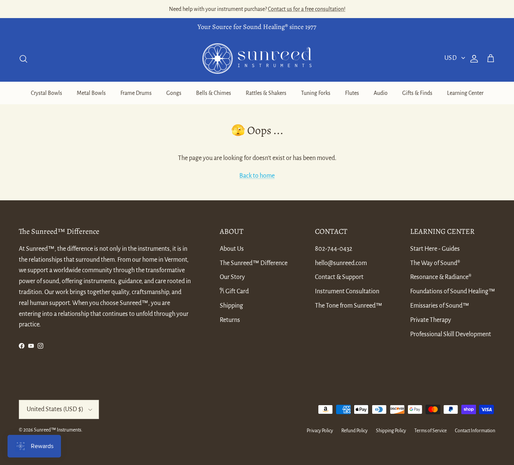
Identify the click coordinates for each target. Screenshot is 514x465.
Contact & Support (339, 277)
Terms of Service (430, 430)
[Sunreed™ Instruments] (257, 58)
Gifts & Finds (417, 93)
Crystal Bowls (46, 93)
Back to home (257, 175)
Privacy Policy (320, 430)
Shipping (231, 305)
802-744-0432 (333, 248)
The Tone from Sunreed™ (348, 305)
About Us (232, 248)
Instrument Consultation (347, 291)
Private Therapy (430, 320)
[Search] (23, 58)
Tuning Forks (315, 93)
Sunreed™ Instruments (57, 430)
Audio (381, 93)
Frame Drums (136, 93)
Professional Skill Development (450, 334)
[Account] (473, 58)
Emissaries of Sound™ (439, 305)
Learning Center (465, 93)
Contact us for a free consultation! (306, 9)
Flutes (352, 93)
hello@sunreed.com (341, 263)
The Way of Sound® (435, 263)
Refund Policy (354, 430)
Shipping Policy (391, 430)
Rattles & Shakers (266, 93)
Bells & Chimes (213, 93)
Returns (230, 320)
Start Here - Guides (435, 248)
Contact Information (475, 430)
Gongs (173, 93)
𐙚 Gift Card (234, 291)
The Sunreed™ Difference (253, 263)
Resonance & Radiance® (440, 277)
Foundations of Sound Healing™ (452, 291)
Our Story (232, 277)
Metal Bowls (91, 93)
